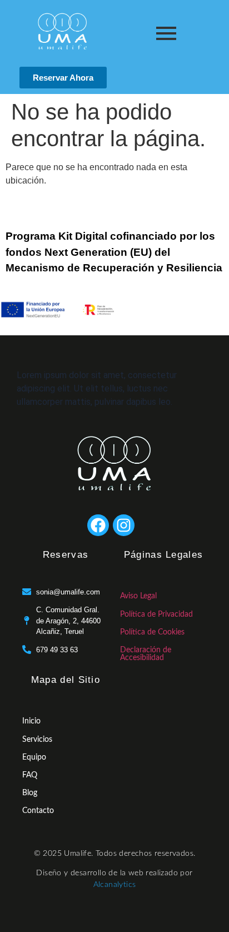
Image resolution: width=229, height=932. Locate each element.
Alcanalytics (114, 885)
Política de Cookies (152, 632)
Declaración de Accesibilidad (145, 654)
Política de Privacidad (156, 614)
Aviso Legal (138, 596)
